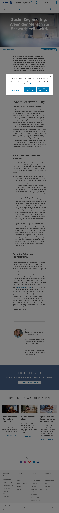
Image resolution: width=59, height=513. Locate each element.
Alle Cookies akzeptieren (42, 89)
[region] (29, 84)
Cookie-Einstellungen (16, 89)
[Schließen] (50, 76)
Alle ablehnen (30, 89)
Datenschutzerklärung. (36, 83)
